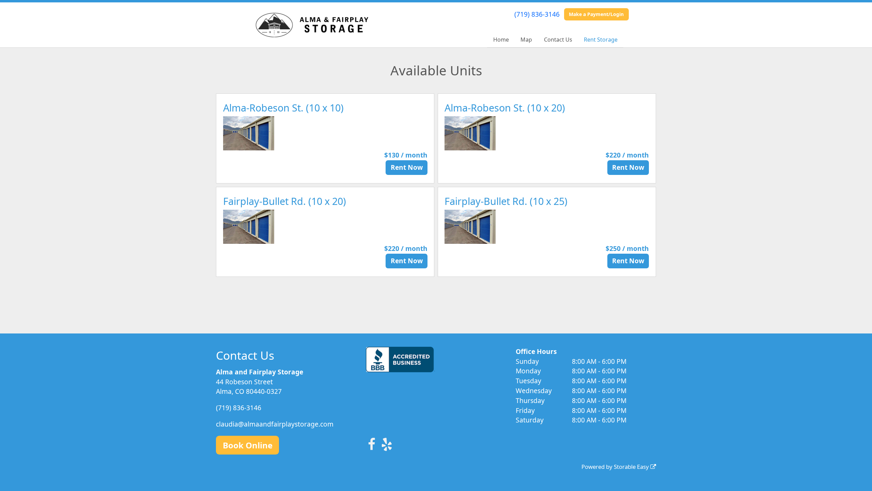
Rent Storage (601, 39)
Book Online (247, 445)
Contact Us (558, 39)
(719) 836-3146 (537, 14)
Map (526, 39)
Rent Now (407, 167)
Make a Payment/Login (596, 14)
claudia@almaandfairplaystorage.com (274, 424)
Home (501, 39)
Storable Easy (632, 467)
